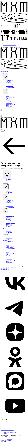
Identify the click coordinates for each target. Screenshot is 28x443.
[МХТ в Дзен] (15, 344)
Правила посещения (10, 87)
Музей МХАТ (9, 105)
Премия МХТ (9, 103)
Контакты (8, 100)
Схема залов (8, 81)
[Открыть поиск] (1, 1)
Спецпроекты (9, 181)
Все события (8, 179)
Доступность (8, 82)
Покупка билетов (9, 80)
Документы (8, 107)
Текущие (8, 189)
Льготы (7, 83)
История (8, 98)
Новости (8, 94)
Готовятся (8, 191)
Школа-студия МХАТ (10, 104)
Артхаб (7, 182)
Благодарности (9, 106)
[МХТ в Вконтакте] (15, 295)
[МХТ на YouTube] (15, 417)
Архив (7, 193)
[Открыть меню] (1, 110)
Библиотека (8, 99)
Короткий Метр (9, 101)
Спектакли (8, 180)
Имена (7, 96)
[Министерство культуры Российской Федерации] (7, 428)
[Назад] (14, 158)
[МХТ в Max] (15, 393)
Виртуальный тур (10, 97)
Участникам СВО (10, 84)
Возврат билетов (9, 86)
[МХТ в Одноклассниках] (15, 368)
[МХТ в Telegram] (15, 319)
